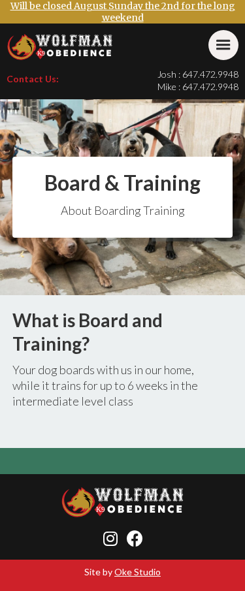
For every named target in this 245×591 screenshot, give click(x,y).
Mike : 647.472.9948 (197, 86)
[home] (60, 47)
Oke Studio (137, 571)
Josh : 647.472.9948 (197, 74)
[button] (223, 45)
